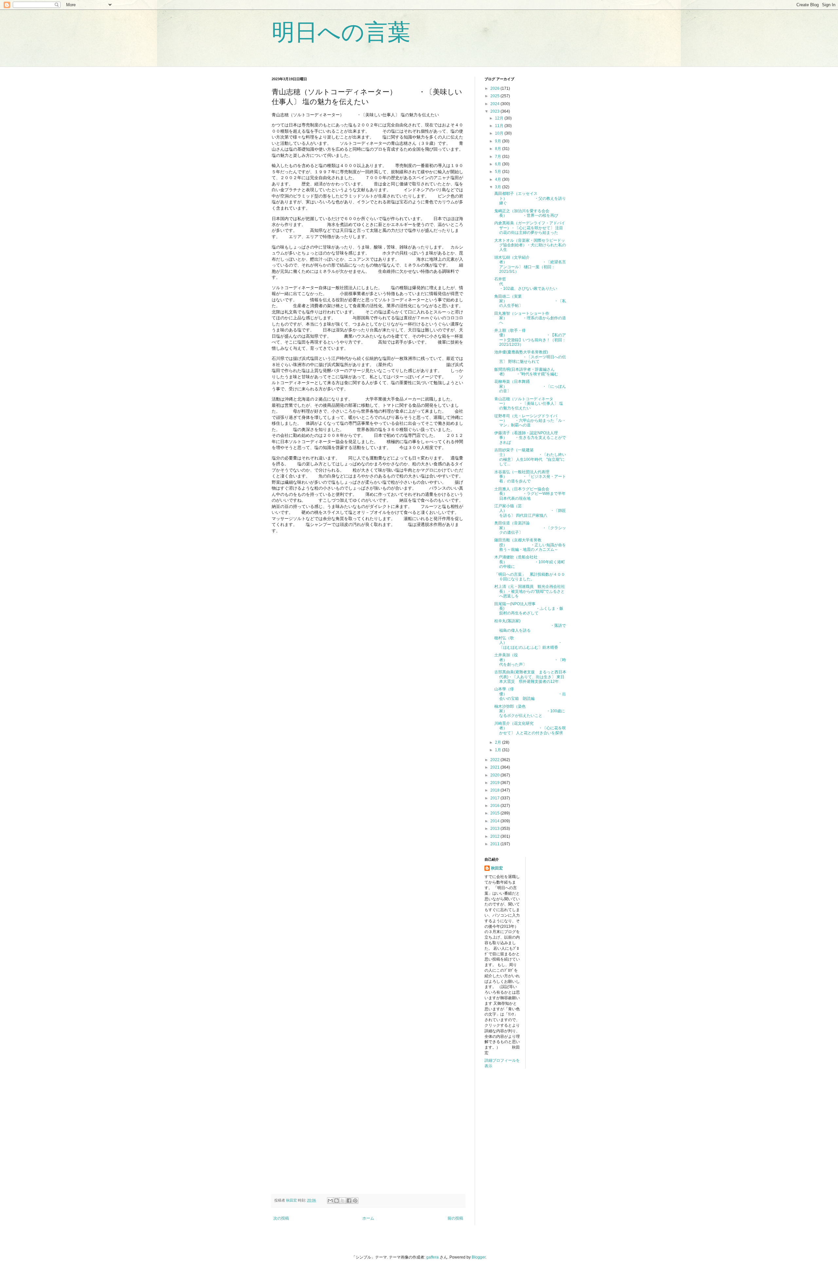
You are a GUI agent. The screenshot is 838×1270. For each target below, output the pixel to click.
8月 (498, 148)
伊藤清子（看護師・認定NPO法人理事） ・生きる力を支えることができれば (530, 438)
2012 (495, 836)
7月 (498, 156)
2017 (495, 798)
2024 (495, 104)
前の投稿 (455, 1218)
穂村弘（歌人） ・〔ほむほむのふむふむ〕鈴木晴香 (528, 643)
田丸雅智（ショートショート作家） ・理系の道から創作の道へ (530, 318)
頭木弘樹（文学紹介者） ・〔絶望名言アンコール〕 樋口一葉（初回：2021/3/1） (530, 264)
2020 (495, 775)
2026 (495, 88)
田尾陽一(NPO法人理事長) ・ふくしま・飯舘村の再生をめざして (528, 609)
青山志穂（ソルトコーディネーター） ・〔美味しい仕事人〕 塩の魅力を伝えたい (528, 404)
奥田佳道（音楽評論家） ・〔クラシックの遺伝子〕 (530, 528)
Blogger (478, 1257)
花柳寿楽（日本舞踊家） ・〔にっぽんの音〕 (530, 386)
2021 (495, 767)
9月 (498, 141)
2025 (495, 96)
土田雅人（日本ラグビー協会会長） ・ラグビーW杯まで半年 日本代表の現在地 (532, 494)
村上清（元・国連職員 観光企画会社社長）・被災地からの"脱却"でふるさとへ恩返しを (529, 591)
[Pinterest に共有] (355, 1200)
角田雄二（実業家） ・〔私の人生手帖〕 (530, 301)
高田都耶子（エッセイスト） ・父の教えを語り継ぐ (530, 198)
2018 (495, 790)
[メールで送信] (330, 1200)
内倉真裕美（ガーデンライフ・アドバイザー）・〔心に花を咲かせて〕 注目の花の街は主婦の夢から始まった (529, 228)
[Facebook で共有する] (349, 1200)
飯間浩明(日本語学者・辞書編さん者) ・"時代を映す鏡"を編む (526, 371)
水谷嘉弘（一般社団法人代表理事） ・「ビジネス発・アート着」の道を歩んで (530, 477)
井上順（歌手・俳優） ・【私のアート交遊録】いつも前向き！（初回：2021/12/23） (530, 337)
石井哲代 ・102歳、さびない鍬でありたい (530, 284)
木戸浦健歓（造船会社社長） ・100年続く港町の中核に (529, 562)
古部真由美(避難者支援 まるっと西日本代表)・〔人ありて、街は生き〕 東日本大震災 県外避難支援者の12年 (530, 677)
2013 (495, 828)
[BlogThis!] (336, 1200)
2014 (495, 821)
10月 (499, 133)
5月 (498, 171)
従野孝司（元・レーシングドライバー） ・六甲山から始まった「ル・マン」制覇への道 (530, 421)
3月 (498, 187)
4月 (498, 179)
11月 (499, 125)
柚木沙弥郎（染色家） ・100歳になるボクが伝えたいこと (529, 711)
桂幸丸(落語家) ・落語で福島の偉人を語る (530, 626)
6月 (498, 164)
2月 (498, 742)
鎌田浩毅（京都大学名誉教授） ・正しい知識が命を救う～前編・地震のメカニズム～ (530, 545)
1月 (498, 750)
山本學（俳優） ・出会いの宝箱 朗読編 (530, 694)
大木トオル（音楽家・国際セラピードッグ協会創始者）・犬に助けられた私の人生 (530, 245)
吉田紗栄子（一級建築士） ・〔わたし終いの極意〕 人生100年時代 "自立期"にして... (530, 457)
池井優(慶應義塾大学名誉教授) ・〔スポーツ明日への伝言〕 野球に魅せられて (530, 357)
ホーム (368, 1218)
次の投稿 (281, 1218)
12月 (499, 118)
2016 (495, 805)
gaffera (432, 1257)
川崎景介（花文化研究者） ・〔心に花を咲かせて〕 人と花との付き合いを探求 (530, 728)
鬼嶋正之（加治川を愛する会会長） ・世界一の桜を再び (526, 213)
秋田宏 (497, 868)
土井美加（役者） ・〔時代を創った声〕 (530, 660)
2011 (495, 844)
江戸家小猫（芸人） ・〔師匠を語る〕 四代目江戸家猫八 (530, 511)
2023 (495, 111)
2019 (495, 782)
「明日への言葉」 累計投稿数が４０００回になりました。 (529, 576)
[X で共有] (342, 1200)
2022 (495, 759)
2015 (495, 813)
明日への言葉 (341, 32)
